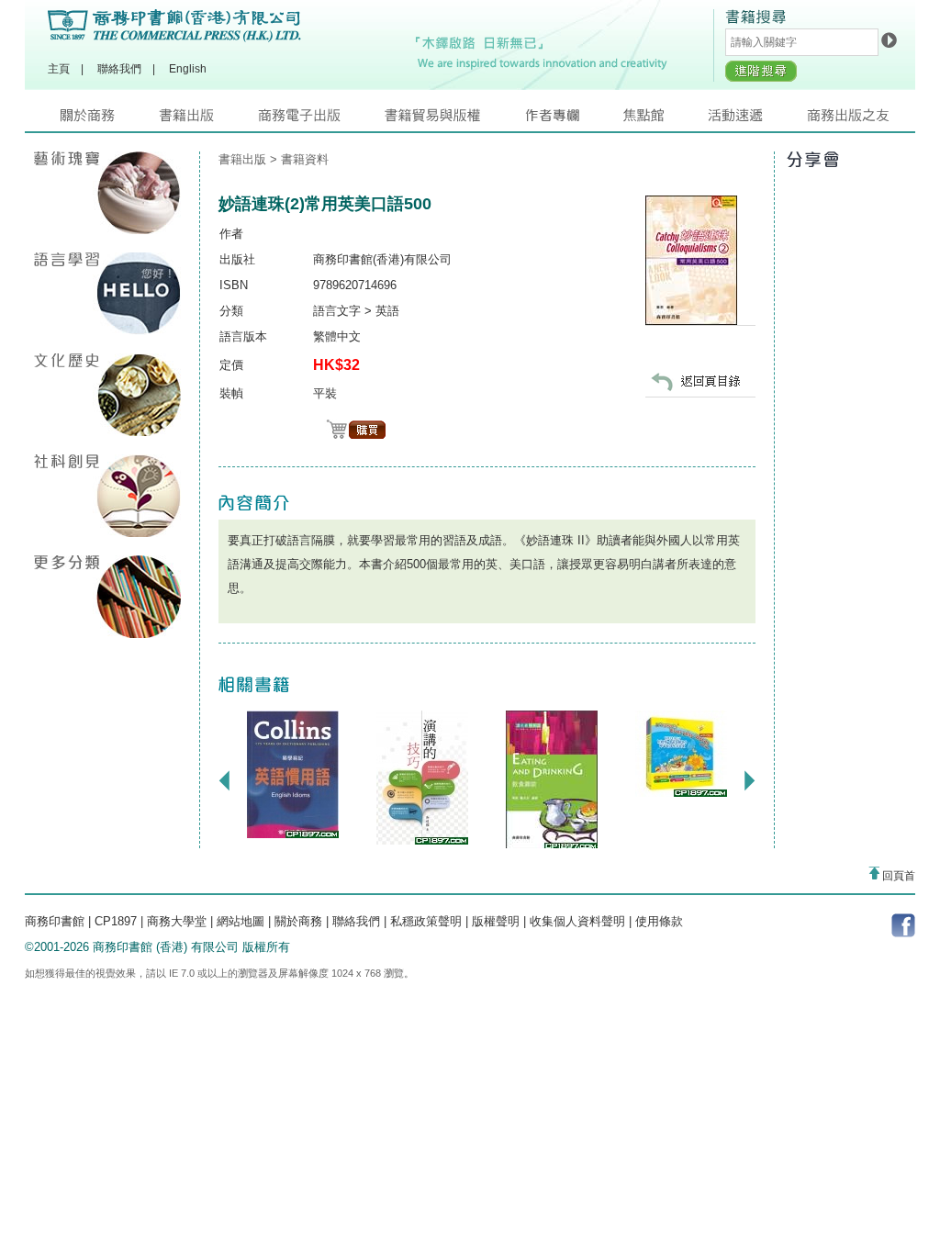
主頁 (59, 68)
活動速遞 (757, 119)
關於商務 (110, 119)
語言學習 (107, 293)
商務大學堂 (177, 921)
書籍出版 (208, 119)
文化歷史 (107, 394)
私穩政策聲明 (426, 921)
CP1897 (116, 921)
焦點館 (665, 119)
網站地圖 (240, 921)
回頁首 (897, 875)
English (188, 68)
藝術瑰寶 (107, 192)
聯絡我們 (119, 68)
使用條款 (659, 921)
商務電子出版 (321, 119)
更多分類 (107, 596)
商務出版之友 (856, 119)
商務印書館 (54, 921)
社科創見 (107, 495)
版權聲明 (496, 921)
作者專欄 (573, 119)
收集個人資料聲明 (577, 921)
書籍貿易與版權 (454, 119)
